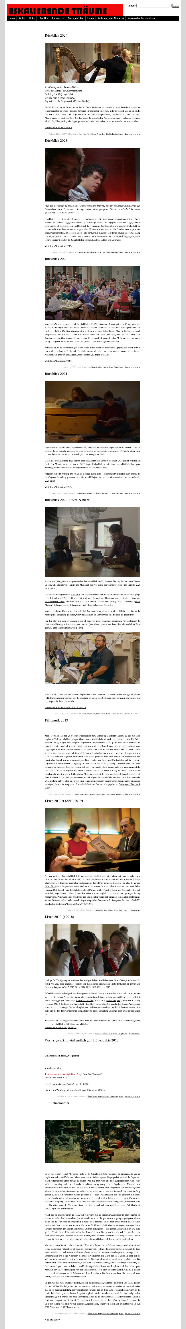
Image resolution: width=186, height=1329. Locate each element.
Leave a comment (132, 134)
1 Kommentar (134, 1034)
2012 (94, 987)
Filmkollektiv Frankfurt (84, 1004)
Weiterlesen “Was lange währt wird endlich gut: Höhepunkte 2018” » (75, 1090)
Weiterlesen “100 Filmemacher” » (64, 1307)
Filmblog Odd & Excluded (57, 1004)
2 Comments (135, 910)
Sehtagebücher (76, 18)
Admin (80, 493)
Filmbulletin (75, 890)
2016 (72, 987)
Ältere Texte (96, 134)
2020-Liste (49, 481)
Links (32, 18)
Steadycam (116, 900)
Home (12, 18)
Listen (90, 18)
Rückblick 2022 (56, 259)
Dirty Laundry (59, 890)
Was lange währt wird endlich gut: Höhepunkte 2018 (82, 1040)
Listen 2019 (50, 886)
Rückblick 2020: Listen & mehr (67, 500)
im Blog (78, 1011)
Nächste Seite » (52, 1319)
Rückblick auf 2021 (88, 324)
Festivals (114, 493)
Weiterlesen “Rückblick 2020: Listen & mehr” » (65, 707)
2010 (108, 987)
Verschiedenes (117, 794)
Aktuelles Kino (85, 134)
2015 (77, 987)
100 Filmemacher (57, 1103)
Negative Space (110, 890)
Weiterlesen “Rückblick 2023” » (58, 246)
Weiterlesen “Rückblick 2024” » (58, 127)
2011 (99, 987)
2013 (88, 987)
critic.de (108, 605)
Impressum (58, 18)
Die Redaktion (112, 134)
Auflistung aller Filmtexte (111, 18)
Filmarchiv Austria (84, 1000)
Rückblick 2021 (56, 374)
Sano (108, 794)
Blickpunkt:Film (129, 890)
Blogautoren (95, 794)
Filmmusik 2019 (56, 720)
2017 (66, 987)
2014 (83, 987)
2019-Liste (75, 594)
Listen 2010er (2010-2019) (64, 801)
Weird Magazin (113, 1000)
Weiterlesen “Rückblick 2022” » (58, 361)
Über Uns (43, 18)
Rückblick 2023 (56, 140)
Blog (104, 134)
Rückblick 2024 (56, 35)
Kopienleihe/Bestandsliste (141, 18)
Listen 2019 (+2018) (59, 917)
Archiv (22, 18)
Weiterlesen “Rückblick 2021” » (58, 487)
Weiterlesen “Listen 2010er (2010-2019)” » (74, 904)
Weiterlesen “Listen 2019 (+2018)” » (60, 1027)
